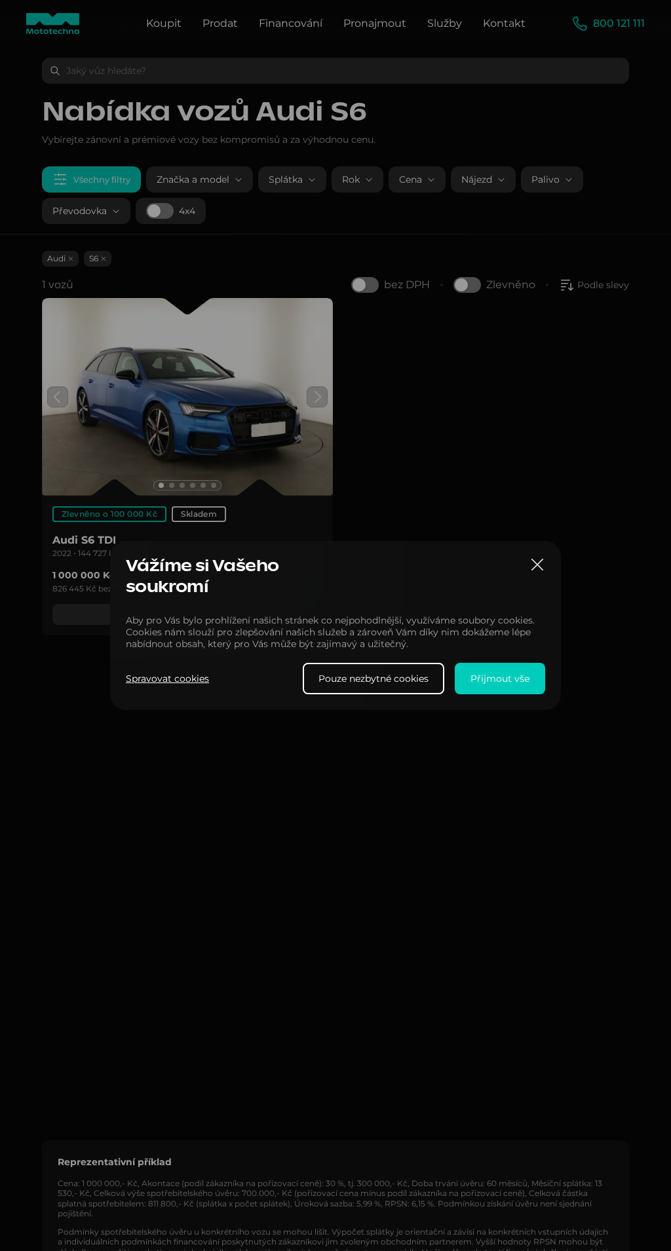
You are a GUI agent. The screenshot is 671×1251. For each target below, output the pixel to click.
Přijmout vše (499, 678)
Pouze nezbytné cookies (373, 678)
